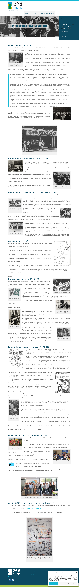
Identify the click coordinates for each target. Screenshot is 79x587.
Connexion (33, 571)
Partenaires (51, 13)
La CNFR (41, 13)
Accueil (26, 13)
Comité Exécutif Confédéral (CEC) (34, 508)
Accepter (53, 583)
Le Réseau (46, 13)
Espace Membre (34, 573)
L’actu (30, 13)
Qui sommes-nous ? (65, 21)
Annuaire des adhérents (66, 34)
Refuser (62, 583)
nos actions (35, 13)
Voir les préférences (72, 583)
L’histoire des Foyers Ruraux (66, 36)
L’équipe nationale (64, 22)
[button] (76, 572)
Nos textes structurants (66, 26)
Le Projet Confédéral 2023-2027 (67, 24)
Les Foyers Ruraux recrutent (36, 570)
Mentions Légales (34, 574)
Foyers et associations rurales (67, 33)
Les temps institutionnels (66, 28)
